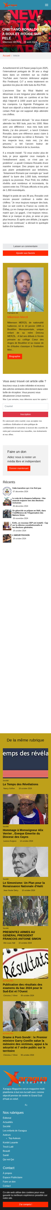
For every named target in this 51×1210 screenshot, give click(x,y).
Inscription (25, 414)
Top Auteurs (14, 1138)
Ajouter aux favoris (25, 253)
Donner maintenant (18, 468)
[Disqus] (25, 689)
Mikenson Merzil (17, 317)
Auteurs (7, 1135)
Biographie (14, 356)
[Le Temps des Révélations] (25, 763)
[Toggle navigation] (46, 5)
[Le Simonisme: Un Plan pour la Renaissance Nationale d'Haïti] (25, 862)
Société (6, 1126)
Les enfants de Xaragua (15, 1130)
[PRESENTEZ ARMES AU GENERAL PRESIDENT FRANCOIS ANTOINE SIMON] (25, 911)
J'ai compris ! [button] (25, 1204)
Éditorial (7, 1118)
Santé (6, 1155)
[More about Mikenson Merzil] (25, 289)
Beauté (6, 1151)
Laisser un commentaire (16, 45)
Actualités (44, 42)
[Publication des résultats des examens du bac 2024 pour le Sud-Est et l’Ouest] (25, 964)
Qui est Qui (8, 1159)
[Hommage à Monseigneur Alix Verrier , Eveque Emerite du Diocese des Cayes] (25, 809)
